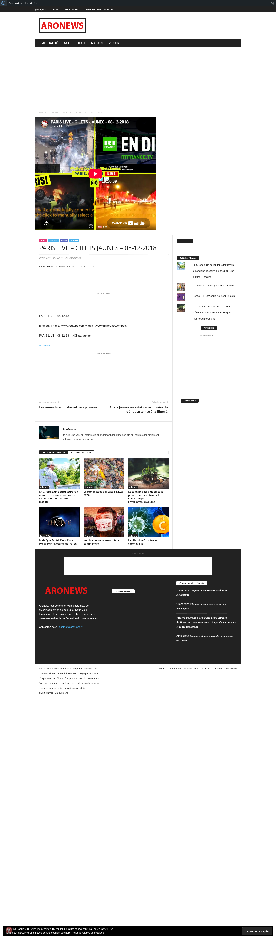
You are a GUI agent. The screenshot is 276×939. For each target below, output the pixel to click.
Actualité (50, 43)
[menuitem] (3, 3)
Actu (68, 43)
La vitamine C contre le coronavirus (142, 541)
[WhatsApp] (71, 277)
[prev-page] (161, 452)
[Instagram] (225, 9)
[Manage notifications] (9, 930)
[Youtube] (238, 9)
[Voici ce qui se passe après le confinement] (104, 522)
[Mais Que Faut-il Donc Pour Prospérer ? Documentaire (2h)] (59, 522)
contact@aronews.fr (70, 626)
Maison (97, 43)
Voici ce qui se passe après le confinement (101, 541)
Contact (109, 9)
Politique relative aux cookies (88, 932)
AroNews (48, 266)
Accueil (42, 112)
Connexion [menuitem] (15, 3)
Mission (161, 668)
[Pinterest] (62, 277)
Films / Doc (45, 535)
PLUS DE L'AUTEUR (81, 452)
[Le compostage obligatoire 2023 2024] (104, 473)
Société (74, 240)
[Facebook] (219, 9)
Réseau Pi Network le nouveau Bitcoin (214, 296)
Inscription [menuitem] (31, 3)
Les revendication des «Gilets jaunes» (68, 407)
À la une (54, 112)
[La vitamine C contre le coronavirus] (148, 522)
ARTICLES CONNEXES (53, 452)
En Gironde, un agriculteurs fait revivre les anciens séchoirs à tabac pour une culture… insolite (58, 497)
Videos (114, 43)
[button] (235, 43)
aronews (44, 345)
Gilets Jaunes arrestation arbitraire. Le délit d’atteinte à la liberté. (138, 409)
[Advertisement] (167, 25)
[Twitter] (232, 9)
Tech (81, 43)
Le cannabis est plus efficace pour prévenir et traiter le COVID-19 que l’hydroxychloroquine (145, 497)
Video (64, 240)
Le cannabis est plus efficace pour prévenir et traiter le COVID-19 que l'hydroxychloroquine (212, 312)
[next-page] (166, 452)
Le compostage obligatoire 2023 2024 (103, 493)
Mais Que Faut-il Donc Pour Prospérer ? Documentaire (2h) (58, 541)
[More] (80, 277)
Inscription (93, 9)
